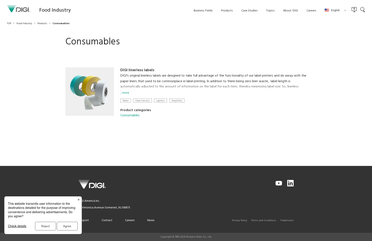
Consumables (130, 115)
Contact (107, 220)
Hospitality (177, 100)
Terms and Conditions (263, 220)
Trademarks (287, 220)
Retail (126, 100)
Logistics (160, 100)
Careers (130, 220)
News (150, 220)
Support (83, 220)
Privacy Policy (239, 220)
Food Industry (142, 100)
